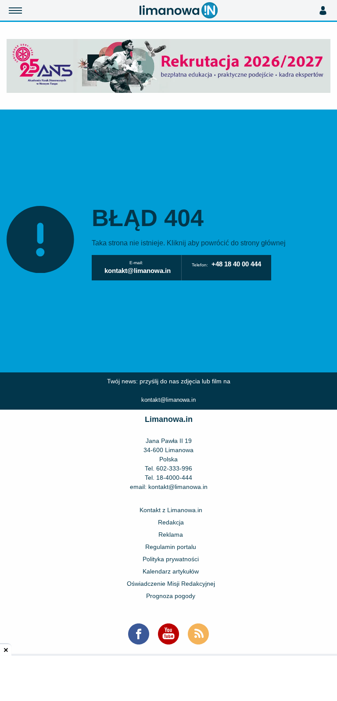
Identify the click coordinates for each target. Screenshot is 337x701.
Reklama (170, 534)
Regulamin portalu (170, 546)
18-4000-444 (174, 477)
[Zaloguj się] (322, 10)
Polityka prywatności (171, 559)
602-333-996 (174, 468)
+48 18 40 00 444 (236, 264)
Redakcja (171, 522)
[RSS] (198, 633)
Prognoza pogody (170, 595)
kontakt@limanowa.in (137, 270)
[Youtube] (168, 633)
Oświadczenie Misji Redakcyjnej (171, 583)
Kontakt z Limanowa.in (171, 509)
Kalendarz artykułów (171, 571)
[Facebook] (138, 633)
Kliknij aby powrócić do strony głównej (226, 243)
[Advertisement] (168, 679)
